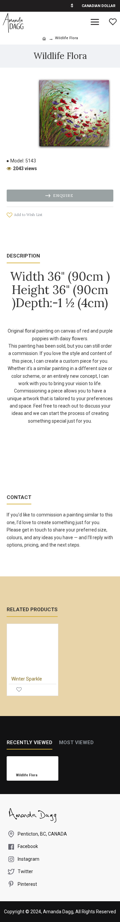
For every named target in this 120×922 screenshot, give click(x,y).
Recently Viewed (29, 742)
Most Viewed (76, 742)
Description (23, 256)
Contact (19, 497)
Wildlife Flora (26, 775)
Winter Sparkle (26, 679)
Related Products (32, 610)
